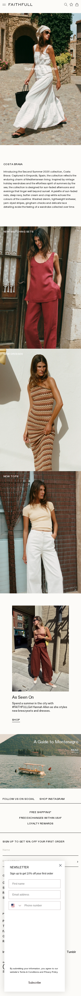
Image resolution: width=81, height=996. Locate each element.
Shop (16, 720)
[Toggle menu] (4, 5)
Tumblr (71, 952)
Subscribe (34, 982)
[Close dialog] (60, 865)
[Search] (66, 5)
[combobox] (15, 905)
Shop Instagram (52, 799)
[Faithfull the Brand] (20, 4)
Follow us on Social (18, 799)
